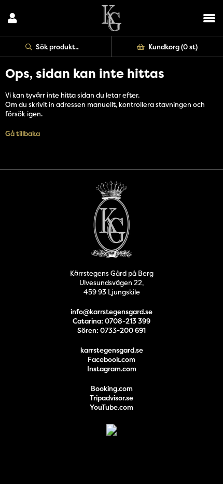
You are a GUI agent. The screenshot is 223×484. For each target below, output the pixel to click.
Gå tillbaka (22, 133)
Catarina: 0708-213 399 (111, 321)
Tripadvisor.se (111, 397)
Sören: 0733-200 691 (111, 330)
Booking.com (112, 388)
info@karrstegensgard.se (111, 311)
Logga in (12, 18)
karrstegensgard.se (111, 350)
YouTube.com (111, 407)
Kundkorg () (173, 46)
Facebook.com (111, 359)
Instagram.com (111, 368)
